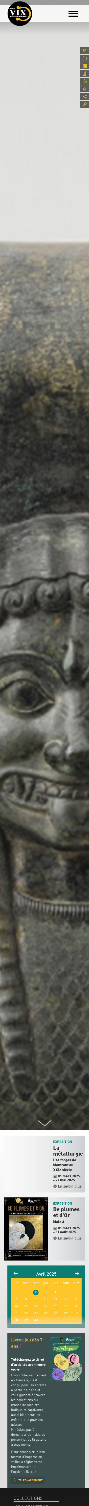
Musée (84, 58)
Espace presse (84, 81)
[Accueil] (19, 13)
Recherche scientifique (84, 73)
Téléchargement (30, 1480)
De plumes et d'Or (66, 1212)
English (84, 50)
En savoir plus (70, 1186)
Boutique (84, 88)
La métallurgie (68, 1151)
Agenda (84, 65)
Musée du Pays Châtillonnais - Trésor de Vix (36, 11)
